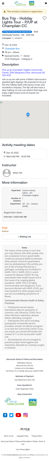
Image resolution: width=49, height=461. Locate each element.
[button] (44, 18)
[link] (12, 48)
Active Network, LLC (14, 455)
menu (3, 3)
